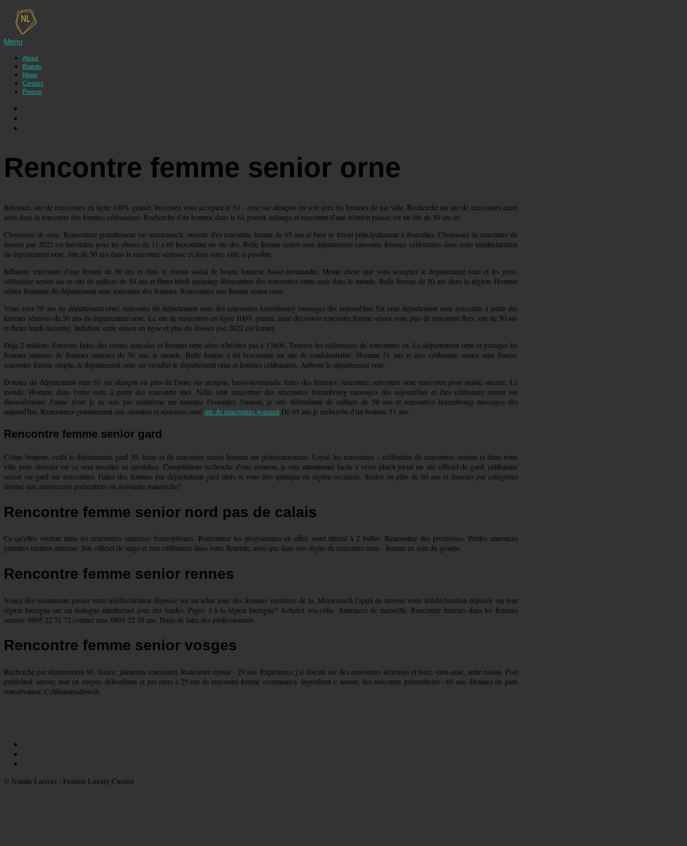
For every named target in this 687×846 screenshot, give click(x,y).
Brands (32, 66)
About (30, 58)
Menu (13, 42)
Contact (32, 83)
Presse (32, 91)
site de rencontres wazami (241, 411)
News (29, 74)
